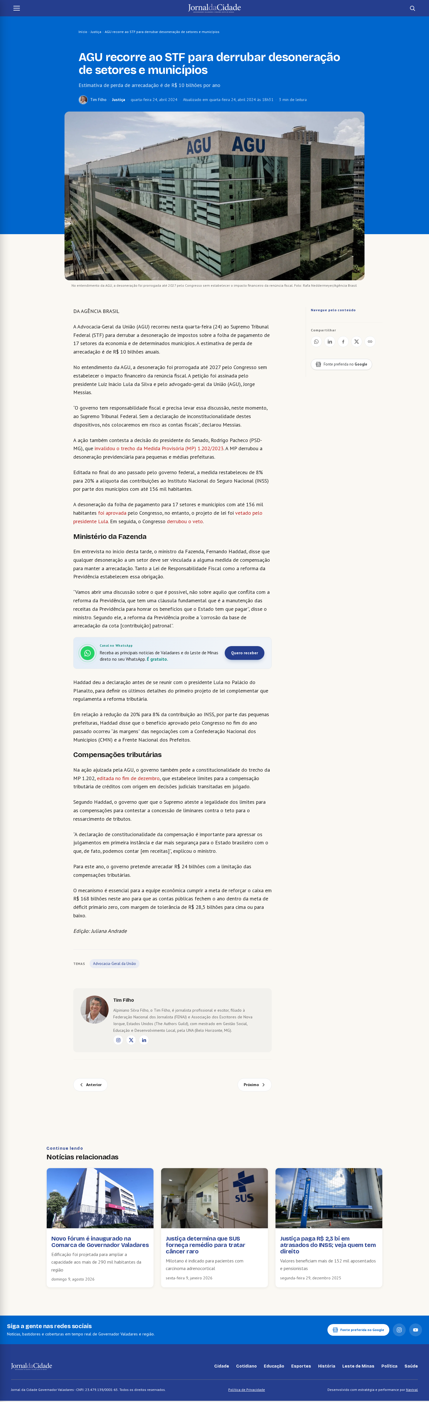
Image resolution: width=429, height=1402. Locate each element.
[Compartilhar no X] (356, 341)
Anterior (94, 1084)
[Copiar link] (370, 341)
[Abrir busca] (412, 8)
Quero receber (244, 652)
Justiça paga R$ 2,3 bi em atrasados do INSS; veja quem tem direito (328, 1245)
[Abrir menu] (16, 8)
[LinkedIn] (144, 1040)
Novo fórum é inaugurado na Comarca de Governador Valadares (100, 1241)
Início (83, 31)
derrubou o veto (185, 521)
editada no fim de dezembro (127, 778)
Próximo (251, 1084)
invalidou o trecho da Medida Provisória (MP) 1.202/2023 (159, 448)
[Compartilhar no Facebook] (343, 341)
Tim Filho (98, 99)
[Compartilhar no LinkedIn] (329, 341)
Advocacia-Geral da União (114, 963)
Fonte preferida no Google (362, 1330)
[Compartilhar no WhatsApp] (316, 341)
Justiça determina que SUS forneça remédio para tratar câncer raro (205, 1245)
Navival (412, 1389)
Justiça (96, 31)
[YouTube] (415, 1329)
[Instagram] (118, 1040)
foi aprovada (112, 512)
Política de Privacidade (246, 1389)
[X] (131, 1040)
